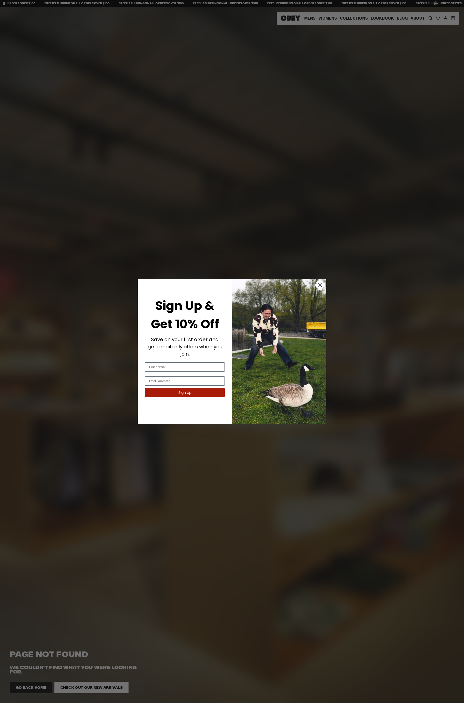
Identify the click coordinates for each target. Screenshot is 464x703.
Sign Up (185, 392)
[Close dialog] (320, 285)
